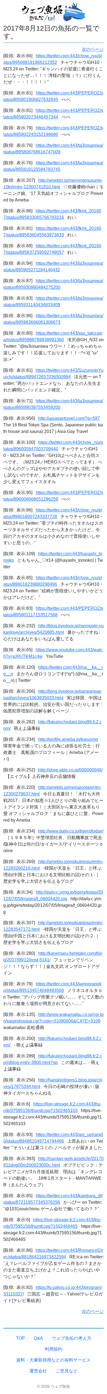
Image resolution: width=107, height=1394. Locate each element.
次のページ (93, 49)
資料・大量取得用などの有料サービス (53, 1360)
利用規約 (53, 1349)
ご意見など (67, 1371)
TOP (20, 1338)
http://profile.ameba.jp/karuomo (68, 739)
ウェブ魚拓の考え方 (71, 1338)
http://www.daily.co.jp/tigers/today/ (70, 831)
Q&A (38, 1338)
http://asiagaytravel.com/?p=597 (69, 418)
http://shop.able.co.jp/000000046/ (70, 770)
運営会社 (38, 1371)
